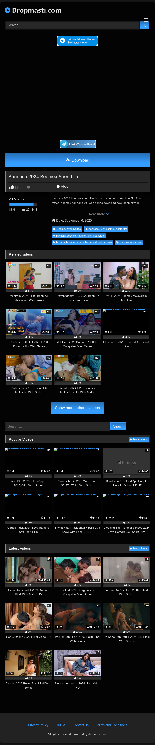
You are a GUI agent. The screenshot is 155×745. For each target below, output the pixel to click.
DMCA (60, 725)
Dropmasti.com (35, 10)
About (64, 186)
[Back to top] (142, 733)
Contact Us (81, 725)
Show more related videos (77, 408)
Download (79, 160)
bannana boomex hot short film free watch (80, 235)
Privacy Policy (38, 725)
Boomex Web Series (69, 228)
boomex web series (131, 242)
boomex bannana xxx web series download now (84, 242)
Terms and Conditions (111, 725)
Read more (97, 214)
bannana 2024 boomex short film (108, 228)
